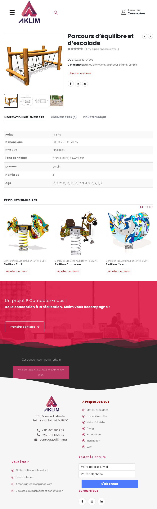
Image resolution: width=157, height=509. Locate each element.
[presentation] (8, 62)
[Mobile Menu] (13, 12)
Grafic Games (11, 261)
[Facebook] (82, 501)
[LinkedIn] (101, 501)
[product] (27, 233)
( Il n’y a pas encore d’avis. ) (101, 49)
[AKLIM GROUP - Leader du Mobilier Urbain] (29, 12)
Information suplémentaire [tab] (24, 117)
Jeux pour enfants (117, 64)
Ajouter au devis (80, 73)
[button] (141, 207)
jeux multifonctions (94, 64)
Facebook (71, 84)
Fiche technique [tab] (94, 117)
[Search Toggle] (56, 12)
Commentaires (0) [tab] (64, 117)
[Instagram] (92, 501)
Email (85, 84)
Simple (133, 64)
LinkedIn (78, 84)
